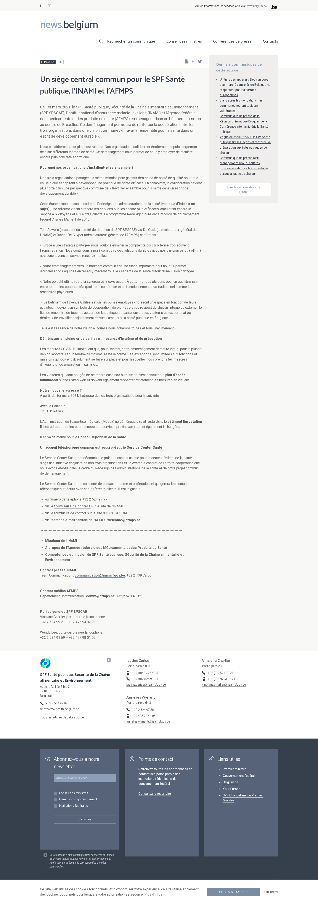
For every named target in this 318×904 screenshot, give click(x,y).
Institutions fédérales (73, 806)
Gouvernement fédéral (239, 776)
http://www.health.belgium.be (59, 709)
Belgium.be (230, 782)
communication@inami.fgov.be (100, 575)
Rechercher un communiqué (131, 41)
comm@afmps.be (100, 596)
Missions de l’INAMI (61, 541)
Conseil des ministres (184, 41)
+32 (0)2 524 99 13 (145, 679)
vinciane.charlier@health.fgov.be (224, 684)
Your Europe (231, 789)
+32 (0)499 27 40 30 (145, 673)
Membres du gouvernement (78, 799)
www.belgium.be (257, 6)
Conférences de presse (232, 41)
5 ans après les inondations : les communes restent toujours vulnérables (241, 106)
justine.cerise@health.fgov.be (146, 684)
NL (42, 6)
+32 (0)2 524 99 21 (220, 673)
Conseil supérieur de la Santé (102, 437)
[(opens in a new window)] (191, 61)
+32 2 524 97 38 (143, 710)
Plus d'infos (153, 894)
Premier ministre (234, 769)
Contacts (270, 41)
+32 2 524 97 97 (56, 703)
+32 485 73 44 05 (144, 716)
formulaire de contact (72, 506)
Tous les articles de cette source (243, 190)
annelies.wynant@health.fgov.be (148, 721)
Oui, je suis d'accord (233, 892)
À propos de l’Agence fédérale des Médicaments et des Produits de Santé (106, 548)
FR (49, 6)
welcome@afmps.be (124, 520)
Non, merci (270, 892)
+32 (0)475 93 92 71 (221, 679)
